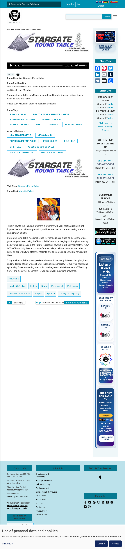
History (33, 286)
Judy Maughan (18, 114)
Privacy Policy (41, 511)
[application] (48, 65)
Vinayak (53, 124)
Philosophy (72, 286)
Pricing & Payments (44, 481)
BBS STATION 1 (105, 160)
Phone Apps (41, 500)
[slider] (42, 65)
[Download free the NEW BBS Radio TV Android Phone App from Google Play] (105, 231)
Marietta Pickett (52, 119)
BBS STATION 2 (105, 174)
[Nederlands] (100, 2)
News (44, 286)
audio (110, 104)
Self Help (69, 141)
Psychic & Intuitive (52, 152)
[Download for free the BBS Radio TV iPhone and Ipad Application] (105, 241)
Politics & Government (19, 293)
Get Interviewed (42, 488)
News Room (41, 496)
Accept (115, 543)
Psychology (50, 141)
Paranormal (57, 286)
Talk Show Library (43, 484)
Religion (38, 293)
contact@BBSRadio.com (17, 496)
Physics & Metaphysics (23, 141)
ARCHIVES (14, 278)
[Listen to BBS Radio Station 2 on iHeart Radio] (105, 334)
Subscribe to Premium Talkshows (25, 4)
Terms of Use (41, 515)
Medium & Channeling (22, 152)
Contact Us (40, 507)
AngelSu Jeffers (19, 124)
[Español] (116, 2)
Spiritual (15, 147)
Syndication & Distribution (46, 492)
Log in (79, 4)
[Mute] (76, 65)
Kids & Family (45, 135)
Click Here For (105, 123)
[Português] (111, 2)
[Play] (11, 65)
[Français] (102, 2)
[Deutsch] (105, 2)
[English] (97, 2)
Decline (101, 543)
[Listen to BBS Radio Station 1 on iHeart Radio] (105, 315)
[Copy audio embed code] (9, 74)
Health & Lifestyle (20, 135)
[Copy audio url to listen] (13, 74)
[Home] (14, 16)
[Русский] (113, 2)
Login (38, 302)
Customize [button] (7, 543)
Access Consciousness (41, 147)
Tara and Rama (73, 124)
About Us (39, 503)
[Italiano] (108, 2)
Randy (39, 124)
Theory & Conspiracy (69, 293)
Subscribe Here (107, 438)
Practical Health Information (51, 114)
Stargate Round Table (23, 119)
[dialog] (62, 537)
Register (70, 4)
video (110, 114)
